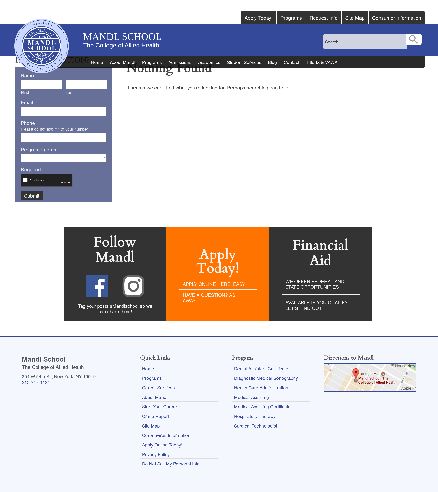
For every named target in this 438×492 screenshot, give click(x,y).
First (25, 92)
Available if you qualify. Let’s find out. (317, 305)
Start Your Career (159, 406)
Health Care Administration (261, 387)
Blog (272, 62)
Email (27, 102)
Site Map (355, 17)
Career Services (158, 387)
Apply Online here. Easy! (215, 283)
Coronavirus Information (166, 435)
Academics (209, 62)
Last (70, 92)
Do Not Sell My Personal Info (171, 463)
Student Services (244, 62)
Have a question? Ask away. (210, 297)
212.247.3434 (36, 382)
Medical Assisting (251, 397)
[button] (414, 39)
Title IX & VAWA (321, 62)
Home (97, 62)
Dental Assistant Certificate (261, 368)
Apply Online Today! (162, 444)
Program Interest (39, 149)
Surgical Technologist (255, 425)
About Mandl (122, 62)
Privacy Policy (156, 454)
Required (31, 169)
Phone (28, 123)
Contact (291, 62)
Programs (291, 17)
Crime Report (155, 416)
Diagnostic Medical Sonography (266, 378)
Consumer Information (396, 17)
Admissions (179, 62)
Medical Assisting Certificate (262, 406)
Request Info (324, 17)
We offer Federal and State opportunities (314, 284)
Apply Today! (258, 17)
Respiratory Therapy (254, 416)
